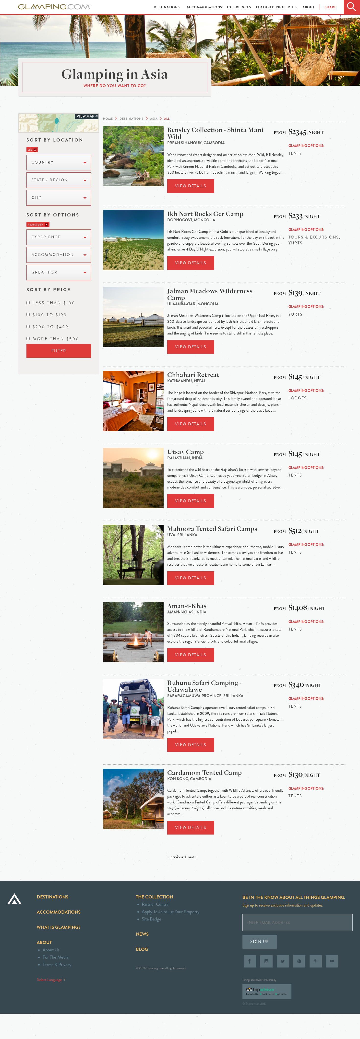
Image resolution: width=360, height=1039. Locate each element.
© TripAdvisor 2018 (254, 1004)
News (142, 934)
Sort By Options (53, 215)
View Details (190, 186)
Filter (58, 351)
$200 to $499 (51, 327)
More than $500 (56, 339)
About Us (51, 949)
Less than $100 (54, 303)
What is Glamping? (58, 927)
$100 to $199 (50, 315)
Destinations (167, 7)
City (37, 197)
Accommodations (205, 7)
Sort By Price (48, 289)
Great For (45, 272)
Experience (46, 237)
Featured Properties (277, 7)
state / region (50, 180)
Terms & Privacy (57, 964)
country (43, 162)
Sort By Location (55, 140)
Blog (142, 949)
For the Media (56, 957)
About (308, 7)
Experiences (239, 7)
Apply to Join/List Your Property (171, 911)
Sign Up (259, 941)
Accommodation (53, 254)
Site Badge (151, 919)
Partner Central (155, 904)
